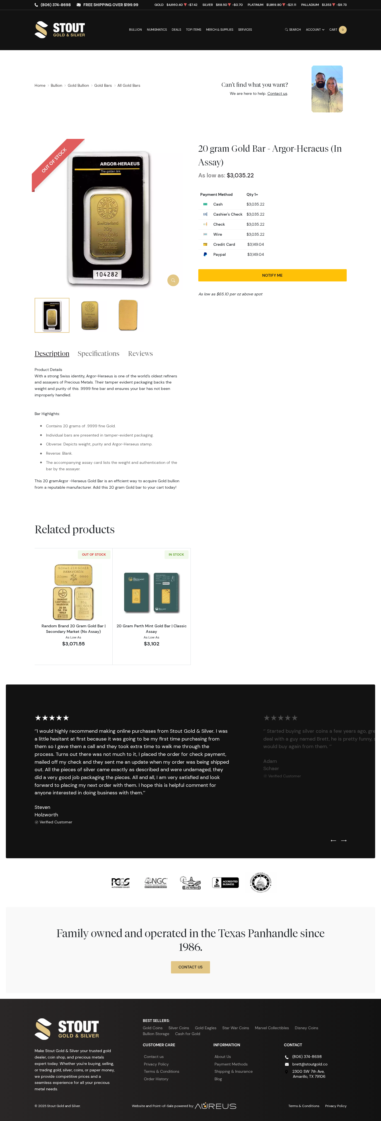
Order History (156, 1078)
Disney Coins (306, 1027)
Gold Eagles (205, 1027)
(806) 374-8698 (56, 4)
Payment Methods (231, 1064)
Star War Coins (235, 1027)
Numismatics (157, 30)
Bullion (135, 30)
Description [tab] (52, 353)
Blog (218, 1078)
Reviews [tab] (140, 353)
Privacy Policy (156, 1064)
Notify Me (272, 275)
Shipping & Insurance (233, 1071)
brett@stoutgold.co (309, 1064)
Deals (176, 30)
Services (245, 30)
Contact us (277, 93)
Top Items (193, 30)
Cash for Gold (187, 1033)
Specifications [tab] (98, 353)
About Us (222, 1056)
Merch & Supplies (219, 30)
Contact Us (190, 967)
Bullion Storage (156, 1033)
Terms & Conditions (161, 1071)
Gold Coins (153, 1027)
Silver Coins (178, 1027)
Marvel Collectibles (272, 1027)
